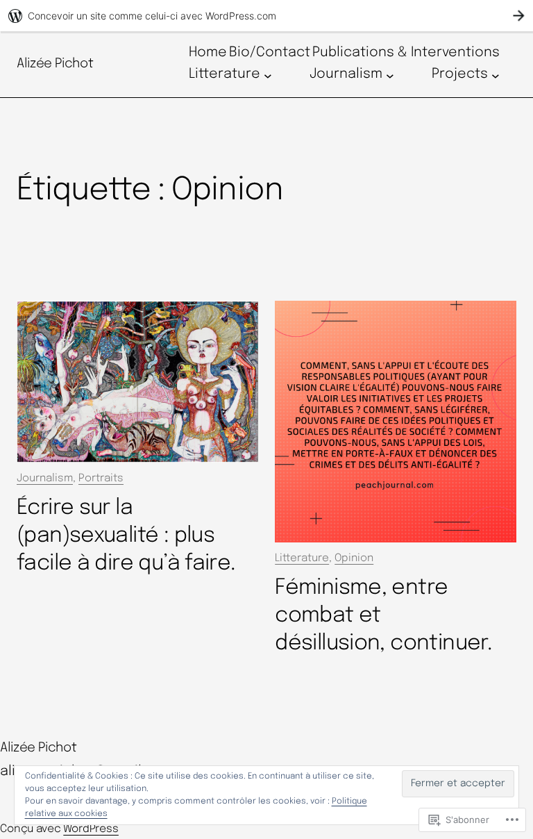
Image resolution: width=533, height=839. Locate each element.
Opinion (354, 558)
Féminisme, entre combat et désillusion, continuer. (383, 615)
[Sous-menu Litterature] (268, 75)
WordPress (91, 829)
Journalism (45, 478)
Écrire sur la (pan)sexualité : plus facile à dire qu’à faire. (126, 535)
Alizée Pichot (55, 63)
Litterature (302, 558)
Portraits (101, 478)
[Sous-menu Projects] (495, 75)
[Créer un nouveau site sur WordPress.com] (266, 15)
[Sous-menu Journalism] (390, 75)
